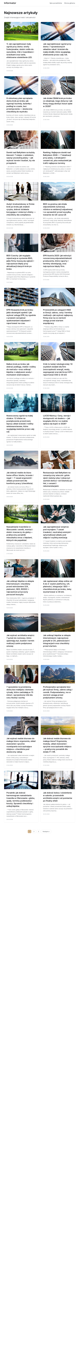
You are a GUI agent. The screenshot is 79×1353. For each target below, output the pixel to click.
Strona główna (69, 3)
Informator (10, 3)
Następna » (46, 831)
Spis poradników (56, 3)
